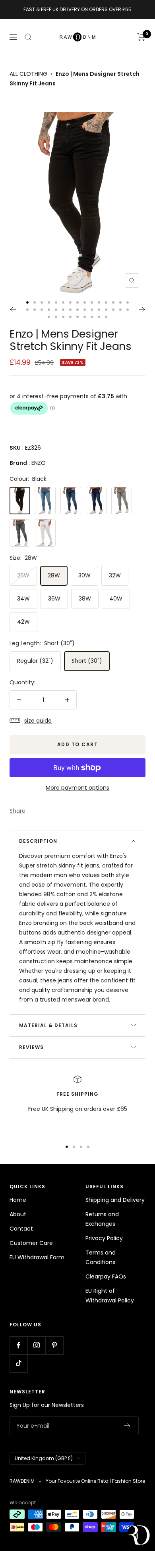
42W (23, 622)
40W (115, 599)
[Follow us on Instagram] (36, 1345)
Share (17, 811)
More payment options (77, 788)
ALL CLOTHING (28, 74)
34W (23, 599)
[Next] (142, 309)
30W (84, 575)
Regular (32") (35, 661)
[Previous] (13, 309)
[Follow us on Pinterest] (54, 1345)
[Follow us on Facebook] (18, 1345)
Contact (21, 1229)
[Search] (28, 37)
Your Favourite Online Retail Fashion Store (95, 1481)
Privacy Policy (104, 1238)
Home (18, 1200)
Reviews (31, 1047)
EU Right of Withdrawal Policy (109, 1295)
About (18, 1214)
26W (23, 575)
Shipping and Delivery (115, 1200)
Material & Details (48, 1025)
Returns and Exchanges (102, 1219)
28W (54, 575)
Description (38, 841)
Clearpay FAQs (105, 1276)
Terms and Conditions (100, 1257)
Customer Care (31, 1243)
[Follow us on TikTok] (18, 1363)
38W (85, 599)
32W (115, 575)
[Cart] (141, 37)
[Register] (127, 1426)
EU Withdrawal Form (37, 1257)
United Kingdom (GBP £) (44, 1458)
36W (54, 599)
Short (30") (87, 661)
